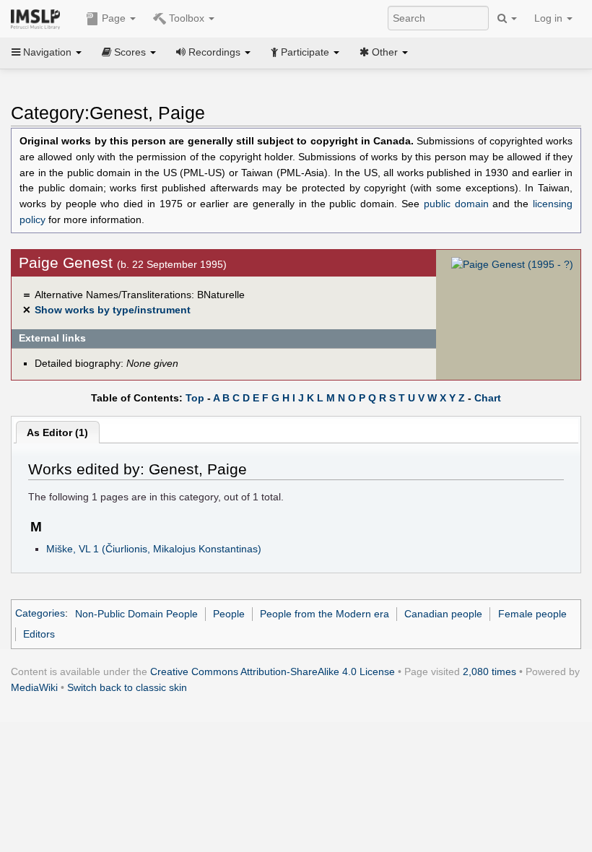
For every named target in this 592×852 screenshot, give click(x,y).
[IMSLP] (38, 18)
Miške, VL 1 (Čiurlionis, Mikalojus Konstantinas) (153, 549)
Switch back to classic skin (127, 687)
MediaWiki (34, 687)
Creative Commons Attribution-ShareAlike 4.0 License (272, 671)
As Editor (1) (57, 432)
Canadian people (443, 614)
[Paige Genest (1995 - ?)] (512, 264)
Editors (39, 634)
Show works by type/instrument (113, 310)
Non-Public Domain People (136, 614)
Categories (40, 614)
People (229, 614)
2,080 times (489, 671)
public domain (456, 204)
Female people (532, 614)
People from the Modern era (324, 614)
